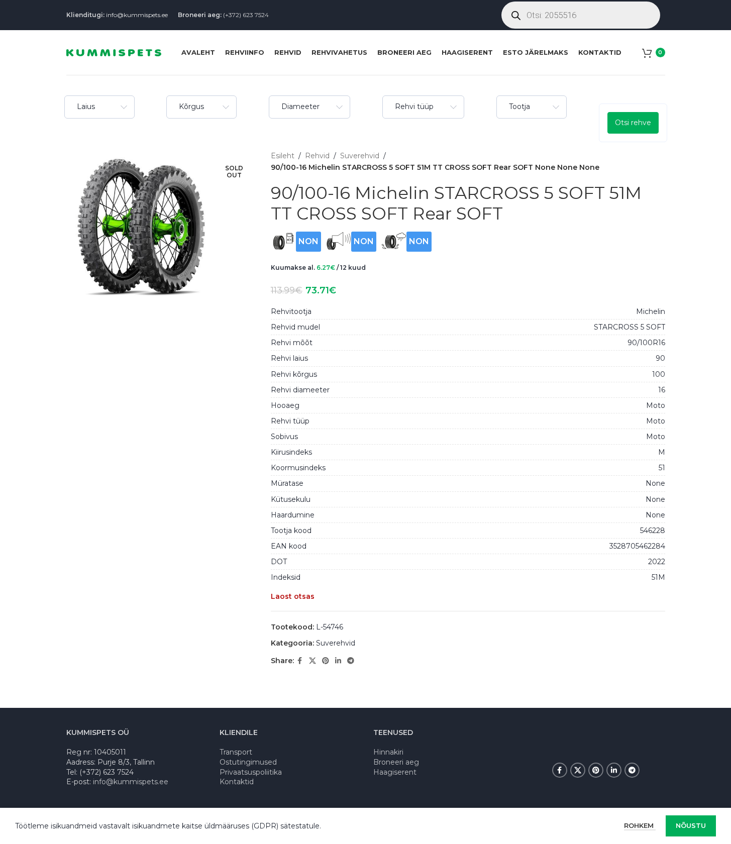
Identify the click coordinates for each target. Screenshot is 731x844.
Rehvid (317, 155)
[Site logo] (113, 51)
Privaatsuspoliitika (251, 772)
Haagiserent (394, 772)
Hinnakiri (388, 752)
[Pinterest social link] (325, 661)
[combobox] (99, 107)
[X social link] (312, 661)
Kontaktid (237, 781)
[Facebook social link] (300, 661)
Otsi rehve (633, 122)
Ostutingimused (248, 762)
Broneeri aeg (396, 762)
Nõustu (691, 825)
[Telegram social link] (350, 661)
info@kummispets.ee (137, 15)
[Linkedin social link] (338, 661)
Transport (236, 752)
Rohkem (640, 825)
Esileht (282, 155)
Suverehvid (359, 155)
